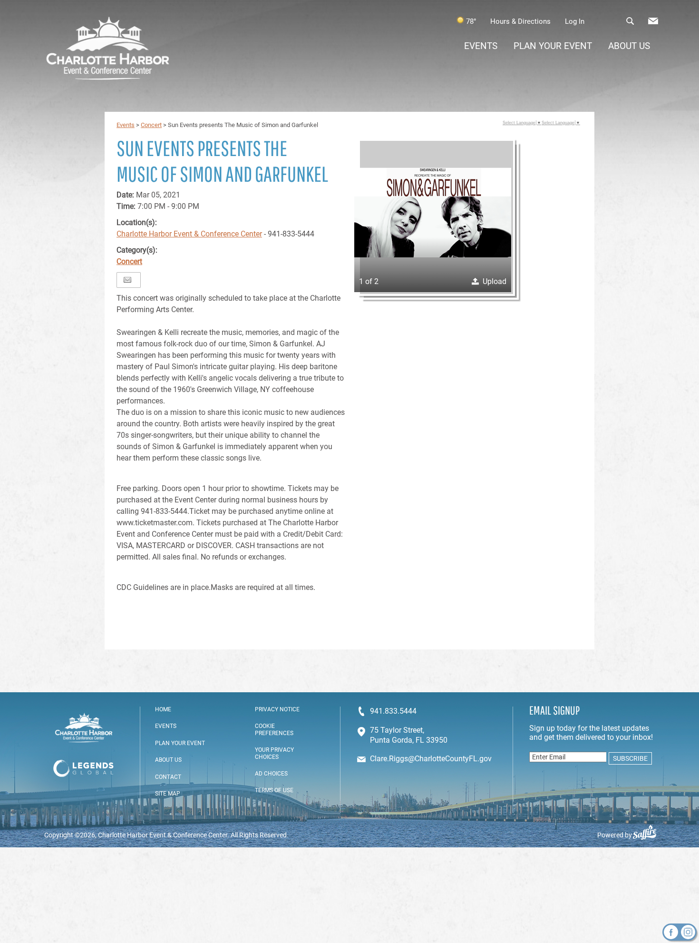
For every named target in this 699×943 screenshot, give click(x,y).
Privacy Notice (277, 709)
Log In (574, 21)
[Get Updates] (653, 23)
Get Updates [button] (653, 21)
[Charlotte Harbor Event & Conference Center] (107, 49)
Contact (168, 777)
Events (480, 45)
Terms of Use (274, 790)
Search (629, 21)
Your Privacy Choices (274, 753)
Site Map (167, 793)
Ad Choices (271, 773)
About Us (629, 45)
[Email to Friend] (127, 280)
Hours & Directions (520, 21)
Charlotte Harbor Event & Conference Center (189, 233)
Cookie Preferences (274, 729)
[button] (432, 213)
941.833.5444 (393, 711)
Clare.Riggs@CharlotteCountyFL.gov (431, 758)
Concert (151, 124)
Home (163, 709)
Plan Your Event (553, 45)
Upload (494, 281)
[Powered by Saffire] (648, 835)
